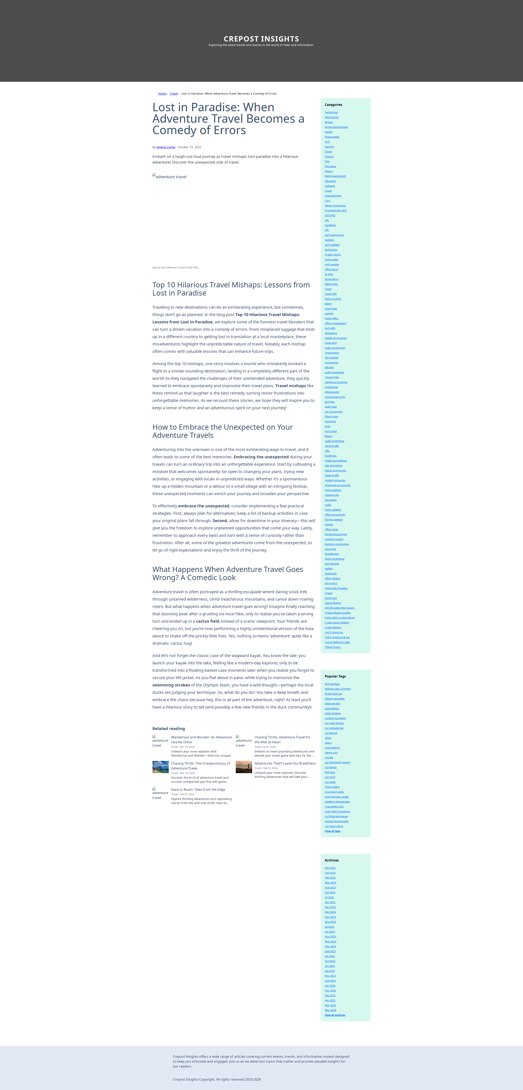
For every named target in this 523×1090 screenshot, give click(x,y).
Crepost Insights (261, 39)
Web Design (332, 117)
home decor (332, 279)
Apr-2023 (330, 985)
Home (162, 93)
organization (332, 352)
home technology (334, 559)
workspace (331, 333)
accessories (331, 362)
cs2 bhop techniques (336, 816)
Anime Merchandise (336, 588)
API (327, 230)
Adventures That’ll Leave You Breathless (285, 763)
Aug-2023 (330, 887)
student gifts (332, 475)
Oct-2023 (330, 961)
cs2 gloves (331, 767)
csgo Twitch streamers (338, 811)
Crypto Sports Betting (337, 622)
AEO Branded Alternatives (339, 608)
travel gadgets (333, 490)
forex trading (332, 787)
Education (330, 181)
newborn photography (337, 801)
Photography (332, 137)
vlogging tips (332, 495)
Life (327, 220)
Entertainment (333, 195)
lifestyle (329, 367)
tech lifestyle (332, 563)
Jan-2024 (330, 966)
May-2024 (330, 941)
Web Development (335, 176)
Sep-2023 (330, 951)
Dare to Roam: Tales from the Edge (198, 789)
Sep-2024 (330, 873)
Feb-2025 (330, 995)
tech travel (331, 431)
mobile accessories (336, 338)
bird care (330, 772)
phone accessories (335, 205)
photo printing (333, 713)
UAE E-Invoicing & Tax (337, 637)
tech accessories (334, 235)
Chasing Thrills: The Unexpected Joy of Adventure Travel (200, 765)
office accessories (335, 514)
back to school (333, 299)
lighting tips (331, 284)
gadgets (329, 240)
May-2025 (330, 1010)
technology (331, 249)
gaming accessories (336, 382)
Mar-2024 (330, 912)
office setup (331, 529)
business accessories (337, 544)
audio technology (334, 441)
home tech (331, 598)
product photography (337, 821)
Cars (327, 200)
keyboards (331, 573)
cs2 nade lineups (334, 723)
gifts (327, 451)
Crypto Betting (333, 627)
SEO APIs (330, 215)
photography (332, 392)
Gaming (329, 146)
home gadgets (333, 509)
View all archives (335, 1015)
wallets (329, 568)
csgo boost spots (334, 792)
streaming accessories (338, 485)
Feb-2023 (330, 868)
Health (328, 132)
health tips (331, 456)
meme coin (331, 752)
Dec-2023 (330, 917)
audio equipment (334, 372)
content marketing (335, 718)
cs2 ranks (330, 782)
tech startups (332, 684)
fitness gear (331, 416)
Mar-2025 (330, 1005)
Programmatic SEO (335, 210)
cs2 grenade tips (334, 728)
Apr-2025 (330, 1000)
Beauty (329, 122)
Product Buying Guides (338, 613)
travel (328, 289)
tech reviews (332, 264)
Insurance (330, 166)
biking (328, 303)
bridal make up (333, 693)
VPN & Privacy (333, 647)
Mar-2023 (330, 946)
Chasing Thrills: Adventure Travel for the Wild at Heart (283, 739)
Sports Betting (333, 603)
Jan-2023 (330, 931)
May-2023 (330, 882)
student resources (335, 480)
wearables (331, 500)
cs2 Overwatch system (337, 762)
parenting (330, 421)
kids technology (333, 465)
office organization (335, 323)
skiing (328, 738)
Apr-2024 (330, 902)
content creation (334, 539)
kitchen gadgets (334, 519)
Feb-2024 (330, 877)
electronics (331, 583)
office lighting (332, 578)
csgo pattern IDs (334, 806)
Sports (328, 151)
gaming (329, 313)
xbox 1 (328, 743)
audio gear (331, 406)
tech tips (329, 402)
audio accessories (335, 348)
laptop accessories (335, 470)
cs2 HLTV (330, 777)
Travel (174, 93)
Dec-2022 (330, 907)
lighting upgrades (335, 698)
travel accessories (335, 397)
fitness (328, 436)
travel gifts (331, 294)
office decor (331, 269)
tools (327, 426)
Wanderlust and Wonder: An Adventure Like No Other (201, 739)
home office (331, 318)
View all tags (332, 831)
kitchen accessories (336, 534)
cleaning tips (332, 377)
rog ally (329, 757)
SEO (327, 142)
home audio (331, 259)
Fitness (329, 171)
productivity (331, 387)
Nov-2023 (330, 936)
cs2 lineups (331, 733)
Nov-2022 (330, 976)
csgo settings (332, 747)
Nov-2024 (330, 922)
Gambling (330, 225)
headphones (332, 554)
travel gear (331, 308)
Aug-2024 (330, 980)
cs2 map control (334, 826)
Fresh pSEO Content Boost (340, 617)
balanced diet (332, 703)
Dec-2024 (330, 990)
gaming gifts (332, 446)
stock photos (332, 708)
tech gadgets (332, 245)
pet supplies (332, 357)
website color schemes (338, 689)
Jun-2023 (330, 956)
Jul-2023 (329, 897)
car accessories (334, 411)
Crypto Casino (333, 254)
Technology (331, 112)
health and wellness (336, 460)
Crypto (328, 593)
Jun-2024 (330, 971)
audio (328, 505)
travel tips (330, 549)
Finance (329, 156)
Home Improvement (336, 127)
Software (330, 186)
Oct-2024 (330, 892)
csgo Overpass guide (337, 796)
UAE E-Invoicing (334, 632)
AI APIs (329, 274)
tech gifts (330, 328)
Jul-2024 (329, 927)
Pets (327, 161)
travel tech (331, 343)
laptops (329, 524)
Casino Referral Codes (337, 642)
